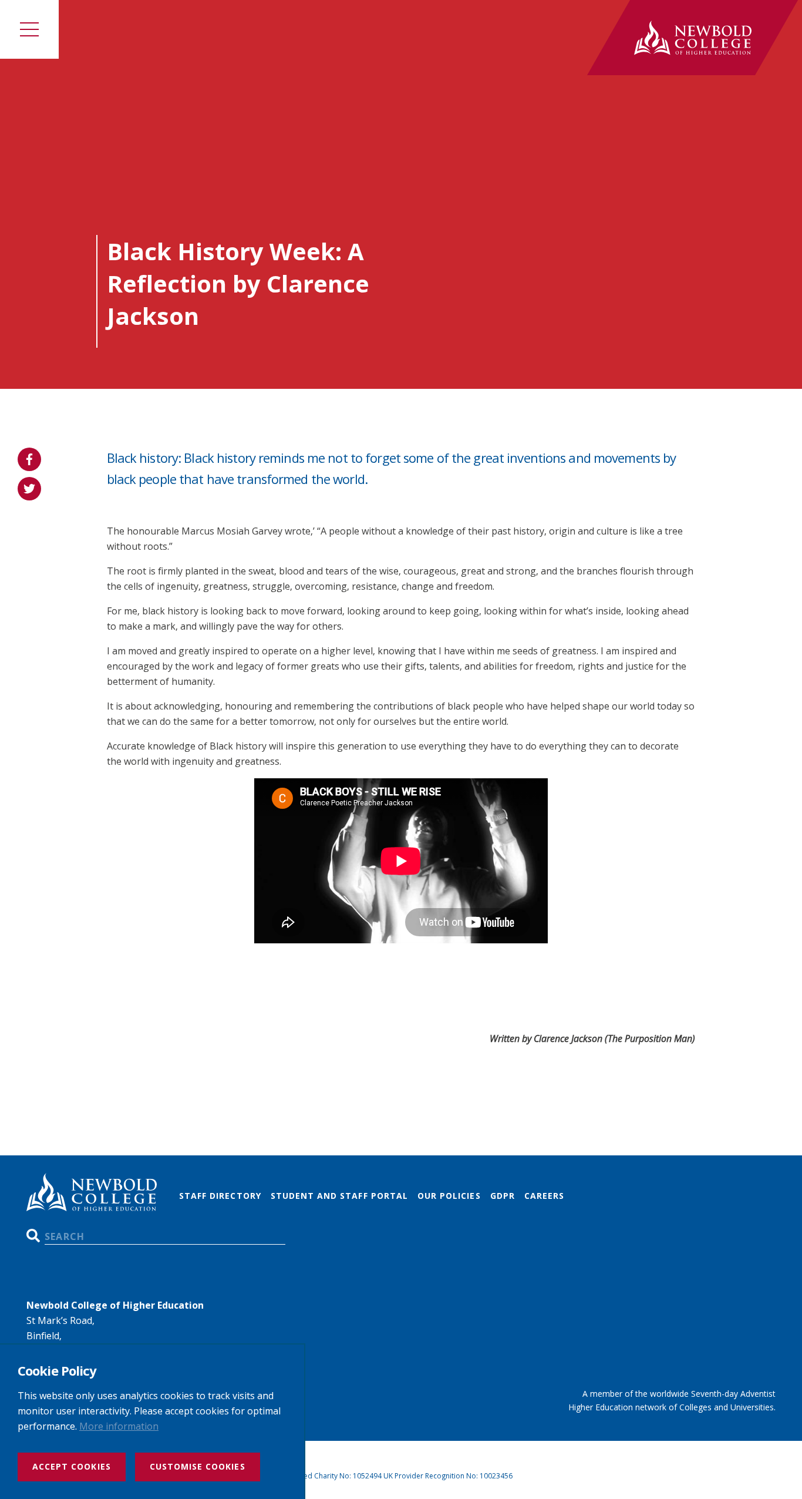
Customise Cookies (197, 1466)
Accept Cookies (71, 1466)
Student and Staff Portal (339, 1195)
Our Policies (449, 1195)
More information (119, 1426)
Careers (544, 1195)
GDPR (502, 1195)
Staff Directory (220, 1195)
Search (33, 1235)
